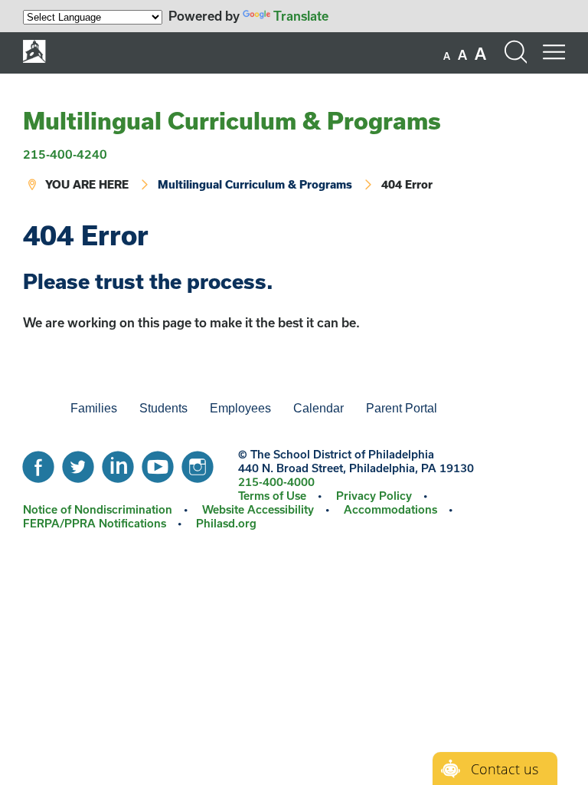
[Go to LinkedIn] (118, 463)
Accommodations (390, 509)
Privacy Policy (374, 495)
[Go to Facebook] (38, 463)
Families (93, 408)
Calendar (318, 408)
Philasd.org (226, 523)
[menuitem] (34, 408)
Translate (300, 15)
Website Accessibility (258, 509)
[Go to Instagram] (197, 463)
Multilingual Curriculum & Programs (232, 120)
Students (163, 408)
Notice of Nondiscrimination (97, 509)
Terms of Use (272, 495)
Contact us (504, 769)
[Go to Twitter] (78, 463)
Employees (240, 408)
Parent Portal (401, 408)
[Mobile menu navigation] (553, 52)
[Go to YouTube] (157, 463)
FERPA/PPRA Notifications (94, 523)
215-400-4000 (276, 481)
